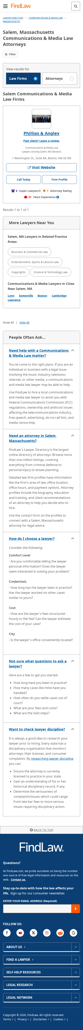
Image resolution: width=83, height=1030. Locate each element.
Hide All (24, 322)
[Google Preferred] (73, 933)
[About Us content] (75, 947)
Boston (42, 295)
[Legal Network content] (75, 997)
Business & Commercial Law (29, 252)
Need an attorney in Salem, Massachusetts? (33, 438)
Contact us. (18, 879)
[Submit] (75, 908)
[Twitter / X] (33, 933)
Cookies (58, 1019)
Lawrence (14, 300)
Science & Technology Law (51, 272)
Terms (7, 1019)
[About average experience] (57, 197)
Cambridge (59, 295)
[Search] (75, 6)
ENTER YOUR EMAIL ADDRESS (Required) (30, 901)
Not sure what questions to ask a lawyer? (38, 664)
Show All (8, 322)
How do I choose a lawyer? (32, 538)
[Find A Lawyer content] (75, 959)
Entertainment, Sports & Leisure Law (35, 262)
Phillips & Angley (41, 133)
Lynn (11, 295)
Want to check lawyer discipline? (37, 729)
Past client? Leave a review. (41, 141)
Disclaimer (40, 1019)
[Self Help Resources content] (75, 972)
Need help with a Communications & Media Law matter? (39, 353)
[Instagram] (47, 933)
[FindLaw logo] (22, 6)
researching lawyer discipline (52, 758)
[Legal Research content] (75, 985)
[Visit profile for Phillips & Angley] (41, 118)
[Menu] (5, 6)
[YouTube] (20, 933)
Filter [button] (12, 54)
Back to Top (43, 830)
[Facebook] (7, 933)
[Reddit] (60, 933)
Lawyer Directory (13, 17)
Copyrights (18, 272)
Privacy (22, 1019)
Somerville (26, 295)
